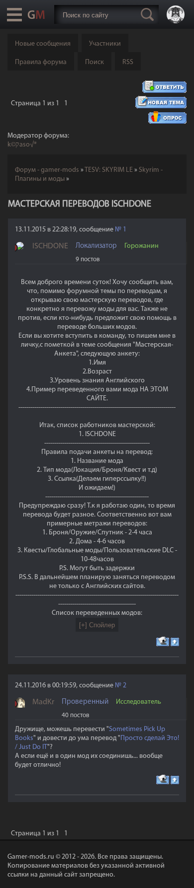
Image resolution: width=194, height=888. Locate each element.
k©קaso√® (22, 144)
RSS (127, 62)
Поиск (94, 62)
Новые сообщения (43, 44)
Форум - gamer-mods (47, 170)
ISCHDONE (50, 246)
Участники (105, 44)
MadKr (43, 702)
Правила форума (41, 62)
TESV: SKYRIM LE (109, 170)
